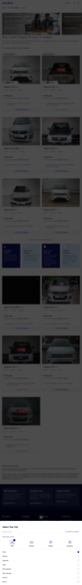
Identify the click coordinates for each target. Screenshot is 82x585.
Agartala (5, 560)
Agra (4, 565)
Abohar (5, 556)
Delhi (4, 552)
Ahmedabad (7, 569)
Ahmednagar (7, 573)
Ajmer (5, 582)
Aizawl (5, 577)
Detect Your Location (73, 531)
